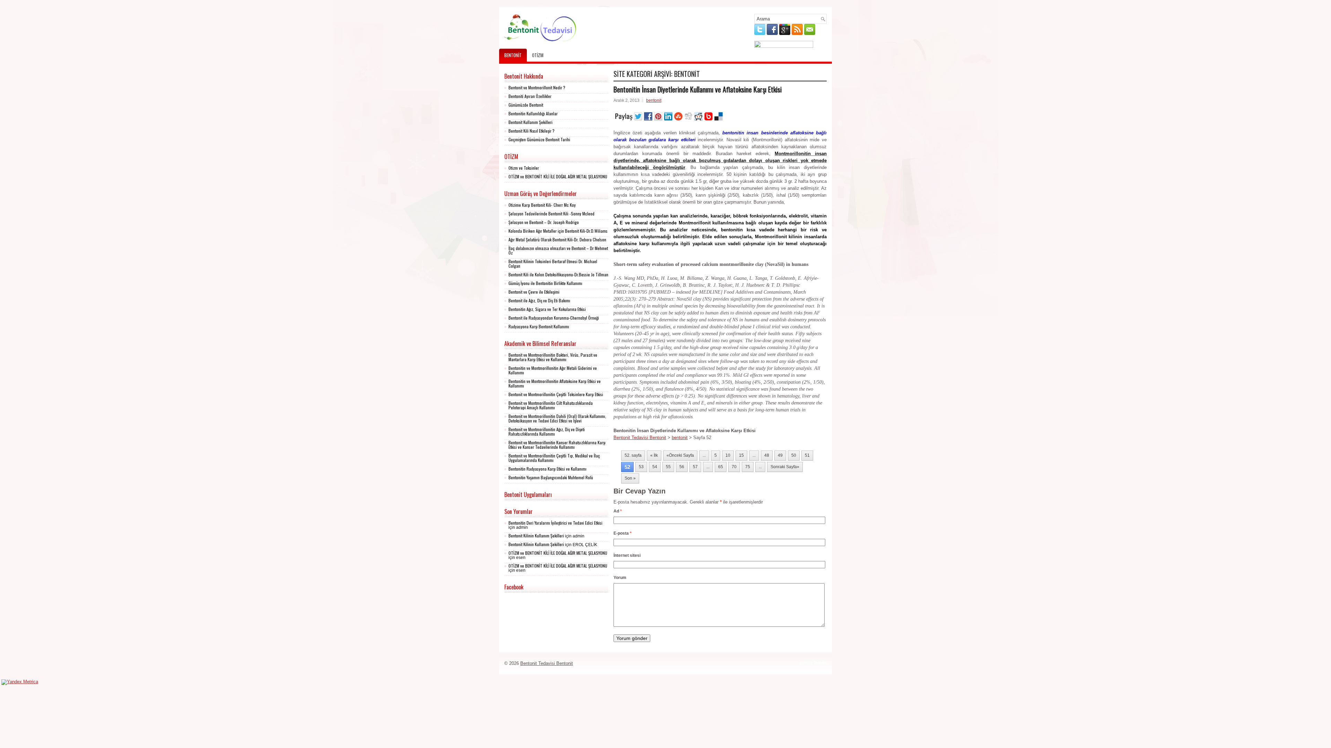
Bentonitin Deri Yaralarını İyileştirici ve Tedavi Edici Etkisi (555, 523)
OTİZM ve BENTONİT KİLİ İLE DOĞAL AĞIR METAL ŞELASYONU (557, 176)
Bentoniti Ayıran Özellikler (529, 96)
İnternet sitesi (627, 555)
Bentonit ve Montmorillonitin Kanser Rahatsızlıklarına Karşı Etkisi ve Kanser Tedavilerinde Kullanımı (557, 444)
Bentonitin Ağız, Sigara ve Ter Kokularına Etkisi (547, 309)
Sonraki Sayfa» (785, 466)
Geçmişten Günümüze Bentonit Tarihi (539, 139)
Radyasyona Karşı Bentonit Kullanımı (538, 326)
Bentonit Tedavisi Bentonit (640, 437)
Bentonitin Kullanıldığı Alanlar (533, 113)
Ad (618, 511)
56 (681, 466)
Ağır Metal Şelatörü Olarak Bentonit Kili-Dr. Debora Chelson (557, 239)
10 (727, 455)
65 (720, 466)
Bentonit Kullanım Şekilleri (530, 122)
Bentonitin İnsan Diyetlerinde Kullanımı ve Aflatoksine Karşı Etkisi (698, 89)
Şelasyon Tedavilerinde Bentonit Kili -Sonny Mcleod (551, 213)
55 (668, 466)
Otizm (537, 55)
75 (747, 466)
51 (807, 455)
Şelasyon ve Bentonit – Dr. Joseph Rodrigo (543, 222)
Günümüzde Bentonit (525, 105)
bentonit (513, 55)
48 (766, 455)
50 (793, 455)
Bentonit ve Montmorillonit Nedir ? (536, 87)
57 (695, 466)
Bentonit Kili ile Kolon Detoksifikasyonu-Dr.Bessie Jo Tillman (558, 274)
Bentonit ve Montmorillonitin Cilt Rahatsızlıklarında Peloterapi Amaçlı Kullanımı (550, 405)
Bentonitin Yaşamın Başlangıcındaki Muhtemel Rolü (550, 477)
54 (654, 466)
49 (780, 455)
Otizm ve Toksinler (523, 168)
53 (641, 466)
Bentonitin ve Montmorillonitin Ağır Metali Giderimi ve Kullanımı (552, 370)
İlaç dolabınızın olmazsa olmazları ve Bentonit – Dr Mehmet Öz (558, 250)
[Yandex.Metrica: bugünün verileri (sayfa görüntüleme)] (19, 682)
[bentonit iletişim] (783, 46)
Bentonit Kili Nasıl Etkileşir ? (531, 131)
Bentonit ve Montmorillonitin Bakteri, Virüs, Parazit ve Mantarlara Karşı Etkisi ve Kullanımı (552, 357)
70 (734, 466)
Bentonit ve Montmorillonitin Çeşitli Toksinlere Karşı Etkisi (555, 394)
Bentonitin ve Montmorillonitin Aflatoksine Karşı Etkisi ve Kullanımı (554, 383)
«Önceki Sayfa (680, 455)
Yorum (620, 577)
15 (741, 455)
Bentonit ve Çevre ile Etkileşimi (533, 292)
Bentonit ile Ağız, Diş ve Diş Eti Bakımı (539, 300)
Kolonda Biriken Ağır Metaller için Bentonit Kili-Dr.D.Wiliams (558, 231)
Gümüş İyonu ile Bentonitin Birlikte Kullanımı (545, 283)
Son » (630, 478)
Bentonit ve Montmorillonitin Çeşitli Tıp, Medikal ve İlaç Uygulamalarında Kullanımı (554, 458)
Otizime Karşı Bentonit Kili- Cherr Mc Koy (542, 205)
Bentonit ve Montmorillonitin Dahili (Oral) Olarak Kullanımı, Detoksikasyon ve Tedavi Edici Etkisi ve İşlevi (557, 418)
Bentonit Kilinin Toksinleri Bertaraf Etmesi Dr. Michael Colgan (552, 263)
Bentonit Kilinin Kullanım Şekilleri (536, 535)
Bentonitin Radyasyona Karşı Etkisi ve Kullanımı (547, 469)
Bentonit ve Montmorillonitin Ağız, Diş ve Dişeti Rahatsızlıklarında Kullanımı (546, 431)
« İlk (654, 455)
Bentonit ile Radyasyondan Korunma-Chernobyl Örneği (553, 318)
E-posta (623, 533)
